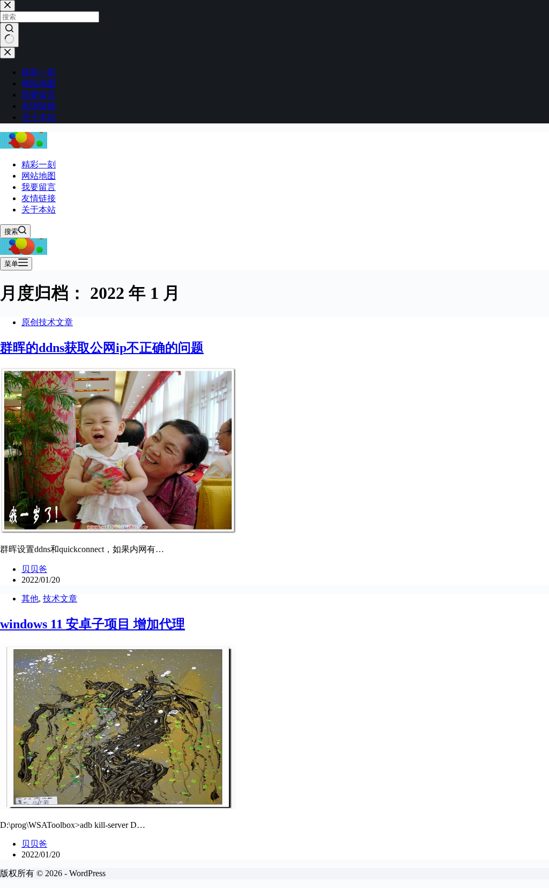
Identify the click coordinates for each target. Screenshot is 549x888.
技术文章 (60, 598)
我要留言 (38, 187)
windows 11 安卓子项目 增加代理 (92, 624)
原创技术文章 (47, 322)
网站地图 (38, 175)
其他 (30, 598)
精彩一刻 (38, 164)
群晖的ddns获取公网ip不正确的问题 (102, 348)
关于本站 (38, 209)
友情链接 (38, 198)
